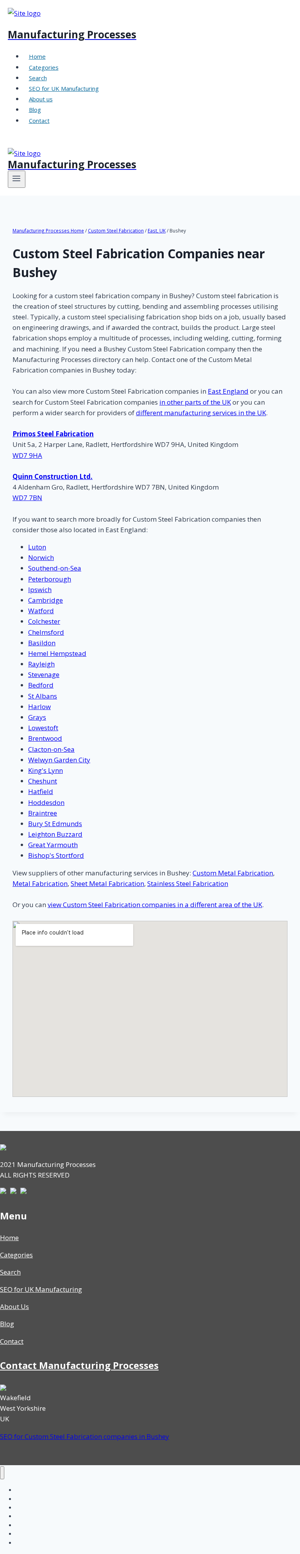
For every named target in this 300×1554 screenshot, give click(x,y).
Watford (41, 610)
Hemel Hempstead (57, 653)
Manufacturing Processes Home (48, 230)
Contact (39, 120)
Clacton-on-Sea (51, 749)
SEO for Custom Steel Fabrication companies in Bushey (84, 1436)
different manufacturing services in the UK (201, 412)
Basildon (41, 642)
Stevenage (43, 674)
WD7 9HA (27, 455)
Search (38, 78)
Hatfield (40, 791)
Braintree (42, 813)
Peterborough (49, 578)
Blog (35, 109)
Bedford (41, 685)
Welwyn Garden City (59, 759)
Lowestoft (43, 727)
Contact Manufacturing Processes (79, 1365)
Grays (37, 717)
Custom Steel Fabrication (116, 230)
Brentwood (45, 738)
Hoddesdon (46, 802)
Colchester (44, 621)
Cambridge (45, 600)
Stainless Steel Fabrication (187, 883)
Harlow (39, 706)
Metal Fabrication (40, 883)
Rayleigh (41, 663)
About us (41, 99)
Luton (37, 546)
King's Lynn (45, 770)
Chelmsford (46, 632)
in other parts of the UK (195, 402)
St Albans (42, 695)
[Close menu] (2, 1472)
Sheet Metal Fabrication (107, 883)
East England (228, 391)
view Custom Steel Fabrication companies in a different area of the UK (155, 904)
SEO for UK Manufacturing (64, 88)
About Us (14, 1306)
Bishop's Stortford (56, 855)
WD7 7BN (27, 497)
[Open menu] (16, 179)
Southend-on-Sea (54, 568)
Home (37, 56)
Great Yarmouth (53, 844)
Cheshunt (42, 780)
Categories (44, 67)
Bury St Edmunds (55, 823)
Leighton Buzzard (55, 834)
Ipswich (40, 589)
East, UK (157, 230)
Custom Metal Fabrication (233, 872)
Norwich (41, 557)
